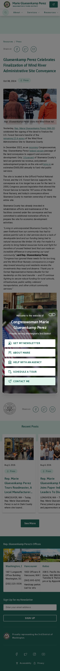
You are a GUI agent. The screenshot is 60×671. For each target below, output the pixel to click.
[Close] (52, 315)
